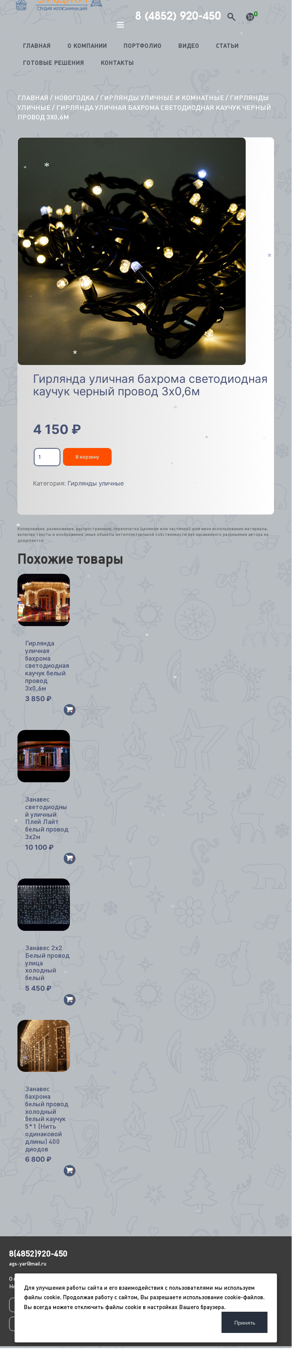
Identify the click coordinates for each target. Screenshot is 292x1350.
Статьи (227, 45)
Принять (244, 1322)
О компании (87, 45)
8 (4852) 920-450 (178, 16)
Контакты (117, 63)
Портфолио (143, 45)
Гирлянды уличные (96, 483)
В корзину (87, 457)
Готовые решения (53, 63)
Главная (37, 45)
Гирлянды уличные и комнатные (162, 98)
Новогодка (74, 98)
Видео (188, 45)
